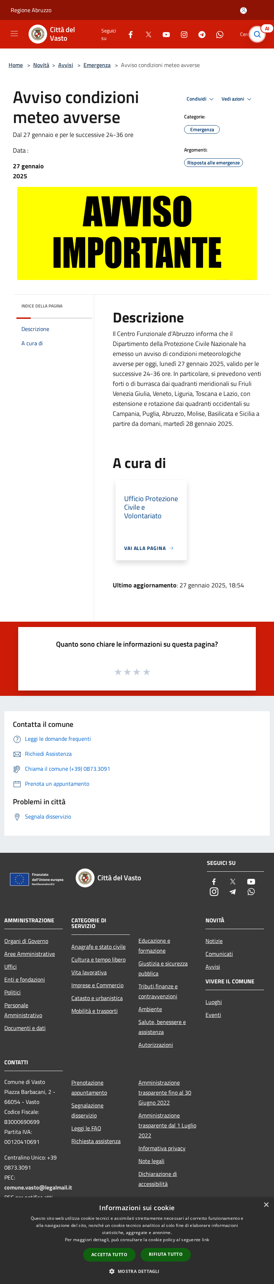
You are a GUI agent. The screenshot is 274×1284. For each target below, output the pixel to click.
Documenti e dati (25, 1028)
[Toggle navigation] (14, 33)
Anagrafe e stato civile (98, 946)
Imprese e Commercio (97, 985)
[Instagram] (181, 34)
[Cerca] (259, 34)
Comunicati (219, 953)
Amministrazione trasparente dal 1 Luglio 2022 (167, 1125)
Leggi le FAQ (86, 1128)
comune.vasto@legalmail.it (38, 1187)
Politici (12, 992)
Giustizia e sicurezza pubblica (163, 968)
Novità (41, 65)
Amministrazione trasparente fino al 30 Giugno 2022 (164, 1092)
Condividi (197, 99)
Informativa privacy (162, 1148)
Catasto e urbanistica (97, 998)
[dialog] (137, 1240)
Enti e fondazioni (24, 979)
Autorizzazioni (155, 1044)
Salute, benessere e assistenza (162, 1027)
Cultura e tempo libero (98, 959)
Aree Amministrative (29, 953)
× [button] (266, 1205)
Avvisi (65, 65)
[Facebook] (128, 34)
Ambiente (150, 1009)
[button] (137, 1271)
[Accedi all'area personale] (243, 10)
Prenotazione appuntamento (89, 1087)
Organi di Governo (26, 941)
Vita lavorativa (89, 972)
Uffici (10, 966)
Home (16, 65)
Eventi (213, 1014)
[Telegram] (199, 34)
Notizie (214, 941)
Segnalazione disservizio (87, 1110)
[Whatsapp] (217, 34)
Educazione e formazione (154, 945)
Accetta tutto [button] (109, 1255)
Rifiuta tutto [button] (166, 1254)
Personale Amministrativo (23, 1010)
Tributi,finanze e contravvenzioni (158, 991)
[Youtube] (163, 34)
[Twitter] (145, 34)
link (205, 1240)
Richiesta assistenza (96, 1141)
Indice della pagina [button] (41, 305)
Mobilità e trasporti (94, 1011)
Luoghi (214, 1002)
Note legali (151, 1161)
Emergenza (97, 65)
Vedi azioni (233, 99)
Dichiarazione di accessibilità (157, 1179)
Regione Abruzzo (31, 10)
